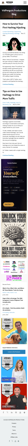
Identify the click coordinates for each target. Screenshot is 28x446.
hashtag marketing (8, 33)
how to (18, 102)
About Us (14, 433)
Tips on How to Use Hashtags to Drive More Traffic (12, 95)
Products (14, 423)
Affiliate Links (14, 437)
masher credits (6, 292)
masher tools (13, 292)
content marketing (8, 31)
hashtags (17, 33)
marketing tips (7, 104)
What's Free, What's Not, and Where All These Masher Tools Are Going (13, 289)
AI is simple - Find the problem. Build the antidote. (13, 309)
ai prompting (6, 312)
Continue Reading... (8, 84)
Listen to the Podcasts (14, 352)
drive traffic (6, 102)
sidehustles (12, 312)
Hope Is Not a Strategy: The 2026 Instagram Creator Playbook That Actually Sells (13, 300)
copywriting (17, 31)
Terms (14, 430)
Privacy (14, 426)
